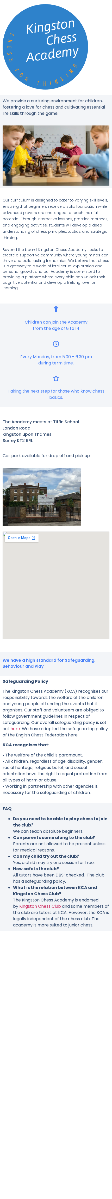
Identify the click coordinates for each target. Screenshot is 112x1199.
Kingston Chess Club (40, 906)
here (15, 729)
